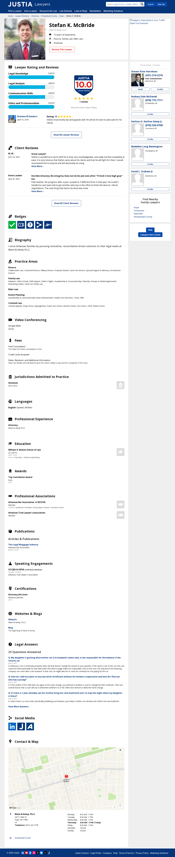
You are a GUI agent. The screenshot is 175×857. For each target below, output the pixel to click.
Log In (150, 4)
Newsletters (95, 11)
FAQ (150, 230)
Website (12, 619)
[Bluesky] (41, 852)
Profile (160, 89)
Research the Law (48, 11)
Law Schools (65, 11)
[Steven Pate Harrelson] (137, 79)
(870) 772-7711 (154, 100)
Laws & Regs (80, 11)
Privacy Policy (142, 853)
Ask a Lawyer (31, 11)
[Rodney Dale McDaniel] (137, 104)
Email (140, 89)
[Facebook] (30, 852)
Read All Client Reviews (66, 203)
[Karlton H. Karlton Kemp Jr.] (137, 129)
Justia (10, 16)
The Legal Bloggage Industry (23, 544)
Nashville (138, 213)
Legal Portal (95, 853)
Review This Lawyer (62, 49)
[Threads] (37, 852)
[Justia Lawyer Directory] (20, 4)
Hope (61, 16)
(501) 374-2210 (154, 75)
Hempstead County (49, 16)
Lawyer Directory (22, 16)
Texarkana (139, 210)
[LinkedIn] (22, 852)
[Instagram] (33, 852)
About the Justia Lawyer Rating (83, 107)
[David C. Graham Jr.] (137, 179)
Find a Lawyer (15, 11)
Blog (10, 627)
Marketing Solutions (113, 11)
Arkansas (35, 16)
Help (115, 853)
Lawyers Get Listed (150, 234)
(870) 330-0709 (154, 125)
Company (107, 853)
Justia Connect (82, 853)
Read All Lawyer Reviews (66, 134)
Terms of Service (126, 853)
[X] (45, 852)
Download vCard (22, 837)
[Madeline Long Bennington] (137, 154)
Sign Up (161, 4)
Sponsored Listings (150, 65)
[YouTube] (26, 852)
